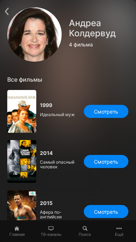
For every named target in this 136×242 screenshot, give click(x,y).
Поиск (85, 234)
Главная (17, 234)
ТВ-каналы (51, 234)
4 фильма (81, 45)
